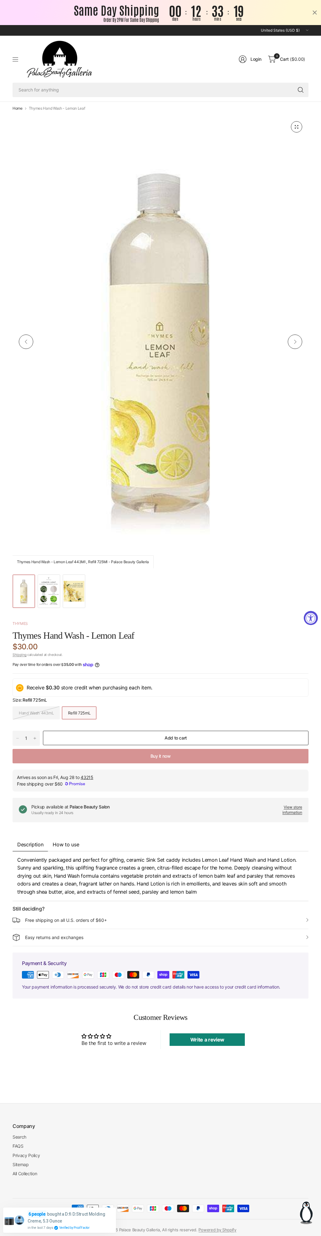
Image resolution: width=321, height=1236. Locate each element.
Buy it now (160, 756)
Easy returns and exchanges (54, 937)
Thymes (20, 623)
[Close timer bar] (314, 12)
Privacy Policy (26, 1155)
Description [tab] (30, 844)
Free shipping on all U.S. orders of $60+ (66, 920)
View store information (292, 810)
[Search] (300, 90)
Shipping (19, 654)
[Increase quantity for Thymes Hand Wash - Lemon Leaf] (34, 738)
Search (19, 1137)
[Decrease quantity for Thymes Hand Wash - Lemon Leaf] (17, 738)
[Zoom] (296, 126)
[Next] (295, 342)
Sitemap (21, 1164)
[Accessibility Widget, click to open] (311, 618)
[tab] (66, 844)
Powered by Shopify (217, 1229)
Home (18, 108)
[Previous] (26, 342)
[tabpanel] (160, 876)
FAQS (18, 1146)
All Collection (25, 1173)
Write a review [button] (207, 1039)
